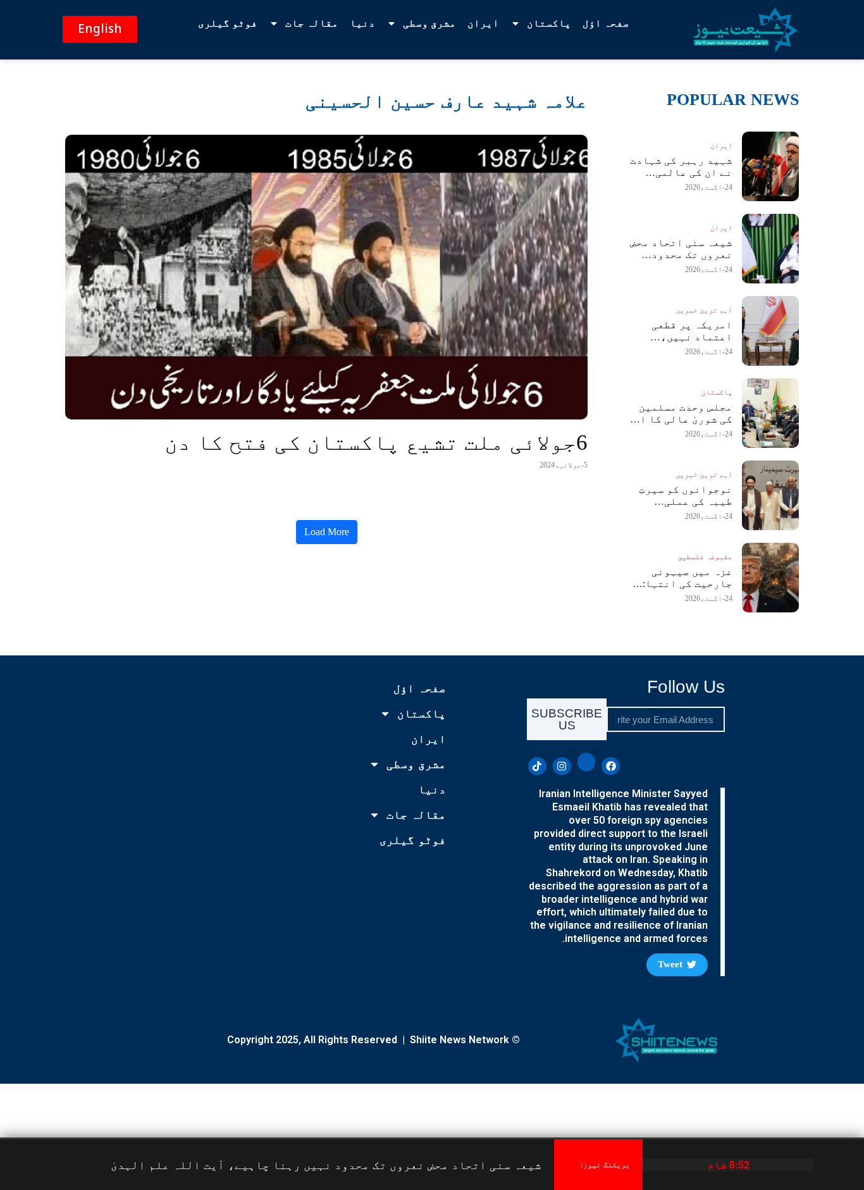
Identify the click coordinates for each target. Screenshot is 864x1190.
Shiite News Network (459, 1040)
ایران (483, 23)
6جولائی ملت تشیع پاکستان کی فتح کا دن (376, 442)
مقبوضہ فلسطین (704, 556)
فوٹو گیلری (227, 23)
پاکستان (549, 23)
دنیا (362, 23)
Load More (326, 531)
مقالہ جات (311, 23)
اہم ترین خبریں (704, 310)
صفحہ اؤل (606, 23)
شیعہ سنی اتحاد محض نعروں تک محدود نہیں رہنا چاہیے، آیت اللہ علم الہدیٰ (326, 1164)
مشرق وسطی (429, 23)
